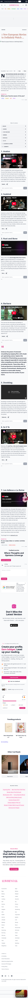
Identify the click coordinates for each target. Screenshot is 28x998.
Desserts (17, 899)
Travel (16, 940)
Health (3, 914)
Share (25, 71)
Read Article (12, 777)
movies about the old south (14, 792)
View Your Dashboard (15, 681)
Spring (3, 98)
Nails (21, 8)
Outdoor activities (12, 545)
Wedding (17, 943)
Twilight (3, 943)
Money (16, 922)
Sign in (3, 685)
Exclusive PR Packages (6, 964)
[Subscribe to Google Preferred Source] (8, 587)
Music (16, 925)
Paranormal (17, 927)
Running (3, 932)
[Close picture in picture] (16, 991)
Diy (5, 8)
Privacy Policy (4, 966)
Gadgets (3, 909)
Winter (14, 98)
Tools (16, 945)
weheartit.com (14, 535)
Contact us (4, 953)
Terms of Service (5, 969)
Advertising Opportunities (7, 961)
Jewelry (16, 917)
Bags (3, 891)
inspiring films (6, 789)
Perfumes (17, 930)
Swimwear (17, 938)
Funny (16, 906)
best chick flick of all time (18, 789)
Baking (9, 8)
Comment (4, 578)
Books (3, 896)
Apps (18, 8)
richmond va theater (14, 808)
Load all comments (6, 560)
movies (3, 29)
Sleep (16, 935)
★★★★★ (24, 29)
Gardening (17, 909)
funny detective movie (19, 795)
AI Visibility (4, 956)
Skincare (3, 935)
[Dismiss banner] (25, 583)
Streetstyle (14, 8)
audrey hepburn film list (14, 802)
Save (19, 71)
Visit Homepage (14, 869)
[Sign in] (26, 5)
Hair (16, 912)
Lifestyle (3, 919)
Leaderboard (5, 707)
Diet (2, 901)
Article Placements (6, 958)
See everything (5, 741)
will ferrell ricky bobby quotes (14, 797)
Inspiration (17, 914)
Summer (7, 98)
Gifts (3, 912)
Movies (3, 925)
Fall (10, 98)
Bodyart (16, 893)
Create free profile (14, 677)
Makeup (3, 922)
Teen (3, 940)
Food (2, 8)
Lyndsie (4, 71)
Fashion (3, 904)
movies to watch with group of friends (14, 805)
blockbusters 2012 (7, 795)
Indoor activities (4, 545)
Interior (3, 917)
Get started (22, 707)
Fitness (16, 904)
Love (16, 919)
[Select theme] (23, 5)
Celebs (16, 896)
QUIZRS (26, 546)
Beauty (3, 893)
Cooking (3, 899)
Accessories (4, 888)
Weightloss (4, 945)
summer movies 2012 (14, 800)
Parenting (4, 930)
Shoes (25, 8)
